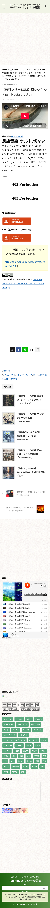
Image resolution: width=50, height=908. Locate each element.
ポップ (37, 745)
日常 (7, 379)
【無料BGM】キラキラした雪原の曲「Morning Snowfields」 (30, 436)
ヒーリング (33, 740)
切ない (41, 375)
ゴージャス (37, 730)
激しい (34, 766)
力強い (6, 756)
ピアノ (43, 740)
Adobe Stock (17, 136)
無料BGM (7, 371)
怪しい (20, 761)
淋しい (25, 766)
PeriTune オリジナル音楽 (25, 7)
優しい (35, 375)
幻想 (5, 761)
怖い (12, 761)
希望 (44, 756)
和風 (21, 756)
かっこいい (8, 719)
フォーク (29, 375)
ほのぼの (38, 719)
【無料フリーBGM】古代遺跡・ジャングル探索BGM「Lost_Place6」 (30, 400)
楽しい (6, 766)
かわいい (19, 719)
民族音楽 (13, 379)
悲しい (29, 761)
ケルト (12, 375)
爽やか (6, 772)
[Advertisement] (25, 39)
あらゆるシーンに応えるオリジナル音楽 (25, 877)
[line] (25, 349)
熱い (42, 766)
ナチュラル (20, 375)
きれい (6, 375)
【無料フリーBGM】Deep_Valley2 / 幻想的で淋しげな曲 (31, 472)
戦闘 (37, 761)
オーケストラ (22, 724)
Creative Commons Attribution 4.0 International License (23, 283)
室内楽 (36, 756)
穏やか (14, 772)
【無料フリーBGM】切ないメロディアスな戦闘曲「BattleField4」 (30, 454)
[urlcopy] (37, 349)
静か (23, 772)
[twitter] (12, 349)
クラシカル (35, 724)
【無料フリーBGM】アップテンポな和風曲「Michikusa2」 (30, 418)
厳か (14, 756)
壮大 (28, 756)
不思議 (16, 751)
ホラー (28, 745)
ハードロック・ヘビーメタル (14, 740)
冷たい (34, 751)
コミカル (15, 730)
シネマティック (9, 735)
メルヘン (7, 751)
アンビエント (9, 724)
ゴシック (26, 730)
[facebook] (18, 349)
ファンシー (8, 745)
